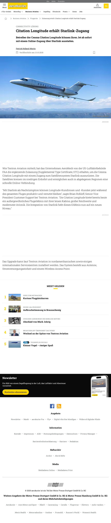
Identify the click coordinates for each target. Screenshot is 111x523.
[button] (55, 87)
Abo (47, 1)
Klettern (85, 505)
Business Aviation (32, 11)
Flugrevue (74, 505)
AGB (39, 434)
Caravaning (53, 505)
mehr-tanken (97, 505)
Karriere (63, 441)
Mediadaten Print (65, 470)
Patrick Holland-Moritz (26, 48)
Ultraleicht (56, 11)
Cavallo (64, 505)
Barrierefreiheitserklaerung (45, 441)
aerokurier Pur (38, 419)
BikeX (42, 505)
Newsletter (16, 419)
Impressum (29, 434)
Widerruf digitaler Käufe (89, 419)
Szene (74, 11)
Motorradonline (35, 512)
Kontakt (17, 434)
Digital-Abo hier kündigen (65, 419)
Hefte (54, 1)
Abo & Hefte (60, 456)
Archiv (49, 456)
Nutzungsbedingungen (54, 434)
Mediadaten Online (46, 470)
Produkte (61, 1)
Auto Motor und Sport (27, 505)
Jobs (80, 11)
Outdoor (48, 512)
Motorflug (17, 11)
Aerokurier (10, 505)
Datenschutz (72, 434)
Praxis (65, 11)
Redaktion (74, 441)
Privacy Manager (87, 434)
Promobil (59, 512)
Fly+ (49, 419)
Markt (26, 419)
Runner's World (72, 512)
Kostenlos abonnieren (16, 392)
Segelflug (46, 11)
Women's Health (89, 512)
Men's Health (20, 512)
